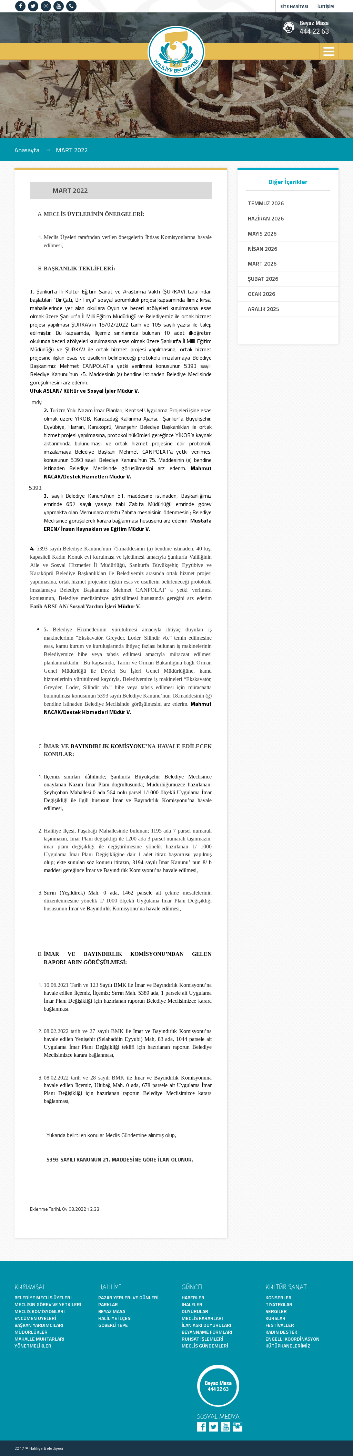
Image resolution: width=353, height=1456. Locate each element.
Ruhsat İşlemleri (202, 1338)
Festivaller (279, 1325)
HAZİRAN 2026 (266, 219)
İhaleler (192, 1304)
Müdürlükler (31, 1331)
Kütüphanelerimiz (287, 1345)
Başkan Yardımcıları (38, 1325)
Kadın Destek (281, 1331)
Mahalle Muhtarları (39, 1338)
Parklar (108, 1304)
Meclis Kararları (202, 1318)
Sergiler (276, 1311)
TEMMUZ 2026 (266, 203)
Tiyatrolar (278, 1304)
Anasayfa (26, 149)
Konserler (278, 1297)
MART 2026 (262, 264)
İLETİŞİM (325, 6)
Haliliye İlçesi (115, 1318)
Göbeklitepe (113, 1325)
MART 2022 (72, 149)
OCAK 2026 (261, 294)
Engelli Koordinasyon (292, 1338)
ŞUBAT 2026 (263, 279)
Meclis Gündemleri (205, 1345)
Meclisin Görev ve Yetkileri (47, 1304)
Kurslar (275, 1318)
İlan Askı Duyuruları (206, 1325)
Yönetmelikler (32, 1345)
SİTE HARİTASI (294, 6)
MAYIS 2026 (262, 234)
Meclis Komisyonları (39, 1311)
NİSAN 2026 (262, 249)
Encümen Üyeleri (35, 1318)
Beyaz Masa (111, 1311)
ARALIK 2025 (263, 309)
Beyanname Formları (207, 1331)
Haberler (193, 1297)
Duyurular (195, 1311)
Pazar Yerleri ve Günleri (128, 1297)
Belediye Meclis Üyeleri (43, 1297)
